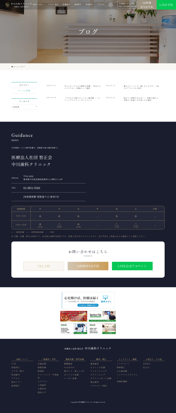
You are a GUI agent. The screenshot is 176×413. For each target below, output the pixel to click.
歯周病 (41, 371)
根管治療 (42, 367)
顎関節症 (68, 363)
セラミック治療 (97, 367)
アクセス (15, 378)
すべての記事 (24, 90)
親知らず (42, 392)
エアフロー (43, 381)
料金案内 (15, 374)
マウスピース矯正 (98, 385)
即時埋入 (121, 367)
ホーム (15, 67)
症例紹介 (15, 385)
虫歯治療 (42, 363)
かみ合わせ (69, 367)
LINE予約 (166, 5)
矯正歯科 (94, 382)
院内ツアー (16, 382)
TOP (13, 363)
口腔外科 (42, 388)
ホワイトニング (97, 374)
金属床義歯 (122, 381)
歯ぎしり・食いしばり (74, 371)
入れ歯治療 (122, 371)
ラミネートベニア (98, 371)
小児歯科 (42, 385)
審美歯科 (94, 363)
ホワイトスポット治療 (100, 378)
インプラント (123, 363)
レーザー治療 (70, 378)
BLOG (146, 367)
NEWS (146, 363)
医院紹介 (15, 367)
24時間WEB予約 (146, 5)
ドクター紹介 (17, 371)
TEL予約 (43, 266)
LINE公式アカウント (132, 266)
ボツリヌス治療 (71, 374)
